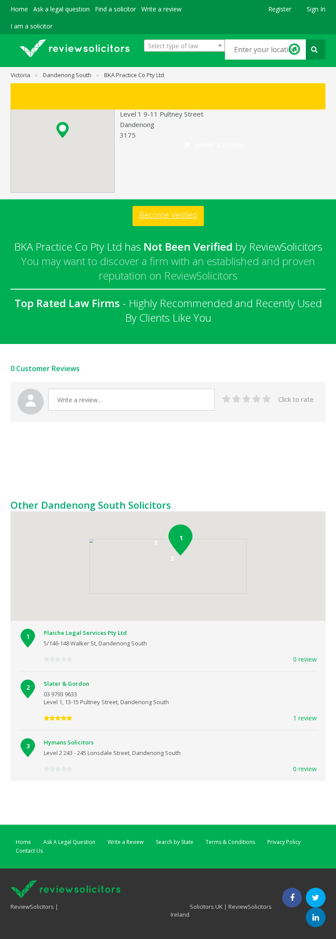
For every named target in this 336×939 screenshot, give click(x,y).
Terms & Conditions (230, 842)
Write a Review (126, 842)
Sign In (316, 9)
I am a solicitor (31, 26)
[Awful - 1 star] (226, 399)
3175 (128, 135)
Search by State (174, 842)
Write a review (161, 9)
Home (19, 9)
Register (279, 9)
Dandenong (137, 124)
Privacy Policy (284, 842)
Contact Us (29, 850)
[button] (62, 130)
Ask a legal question (61, 9)
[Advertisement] (169, 476)
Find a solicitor (115, 9)
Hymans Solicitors (69, 742)
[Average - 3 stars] (247, 399)
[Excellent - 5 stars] (267, 399)
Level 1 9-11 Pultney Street (161, 114)
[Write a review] (168, 96)
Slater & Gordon (66, 683)
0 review (305, 659)
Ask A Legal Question (69, 842)
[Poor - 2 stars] (236, 399)
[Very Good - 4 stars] (257, 399)
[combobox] (184, 45)
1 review (305, 718)
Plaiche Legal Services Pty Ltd (85, 633)
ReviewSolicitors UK (197, 907)
